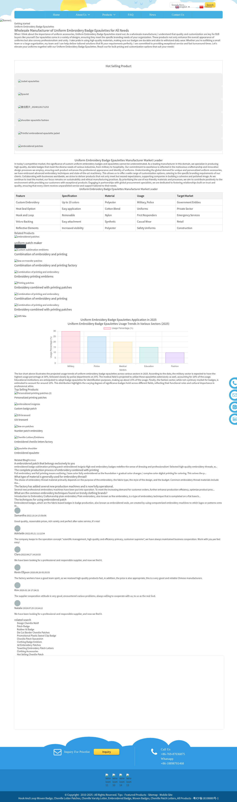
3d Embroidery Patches (29, 645)
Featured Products (135, 794)
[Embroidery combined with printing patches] (24, 282)
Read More (20, 246)
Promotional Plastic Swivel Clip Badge (36, 635)
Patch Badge (23, 626)
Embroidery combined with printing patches (43, 287)
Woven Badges (141, 798)
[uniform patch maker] (26, 236)
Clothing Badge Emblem (29, 641)
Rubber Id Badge (25, 629)
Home (56, 14)
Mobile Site (166, 794)
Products (107, 14)
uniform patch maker (28, 243)
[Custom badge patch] (27, 403)
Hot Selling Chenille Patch (30, 654)
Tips (120, 794)
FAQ (130, 14)
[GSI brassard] (22, 414)
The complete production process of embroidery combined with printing (56, 470)
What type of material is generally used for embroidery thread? (50, 476)
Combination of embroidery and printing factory (45, 265)
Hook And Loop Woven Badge (35, 798)
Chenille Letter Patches (67, 798)
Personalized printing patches (30, 397)
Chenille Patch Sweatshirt (30, 638)
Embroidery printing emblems (33, 276)
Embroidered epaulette (26, 452)
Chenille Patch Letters (163, 798)
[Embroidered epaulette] (25, 448)
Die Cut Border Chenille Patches (33, 632)
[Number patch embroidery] (24, 426)
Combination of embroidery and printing (40, 254)
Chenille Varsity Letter (94, 798)
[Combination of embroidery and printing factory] (28, 260)
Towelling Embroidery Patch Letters (35, 648)
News (152, 14)
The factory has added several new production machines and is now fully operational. (63, 486)
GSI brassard (21, 419)
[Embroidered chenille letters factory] (29, 437)
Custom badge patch (25, 408)
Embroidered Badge (119, 798)
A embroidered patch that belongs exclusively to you (44, 463)
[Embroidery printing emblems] (36, 271)
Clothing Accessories (27, 651)
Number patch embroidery (28, 430)
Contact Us (178, 14)
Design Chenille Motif (28, 623)
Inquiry (106, 751)
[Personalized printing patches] (33, 392)
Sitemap (153, 794)
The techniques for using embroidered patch (40, 499)
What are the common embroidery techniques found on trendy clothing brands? (60, 493)
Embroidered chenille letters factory (33, 441)
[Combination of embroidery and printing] (31, 249)
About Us (81, 14)
